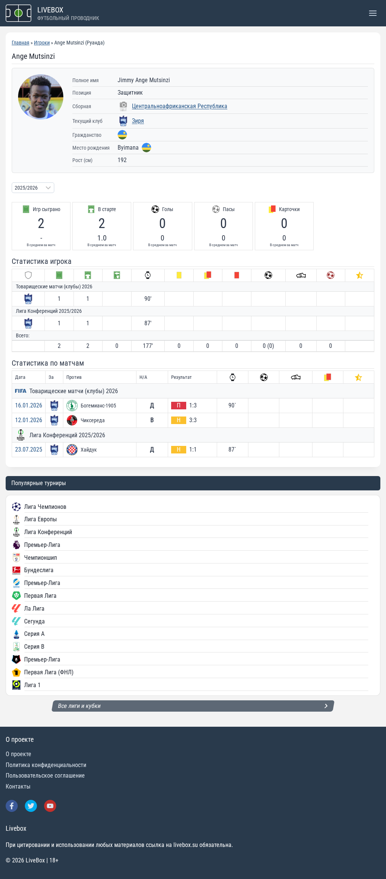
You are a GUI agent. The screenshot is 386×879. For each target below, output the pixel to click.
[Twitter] (31, 806)
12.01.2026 (28, 420)
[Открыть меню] (372, 13)
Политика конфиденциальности (46, 765)
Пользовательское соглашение (45, 775)
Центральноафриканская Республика (179, 106)
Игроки (42, 43)
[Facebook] (12, 806)
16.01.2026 (28, 405)
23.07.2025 (28, 449)
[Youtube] (50, 806)
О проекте (18, 754)
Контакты (18, 786)
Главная (20, 43)
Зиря (138, 120)
